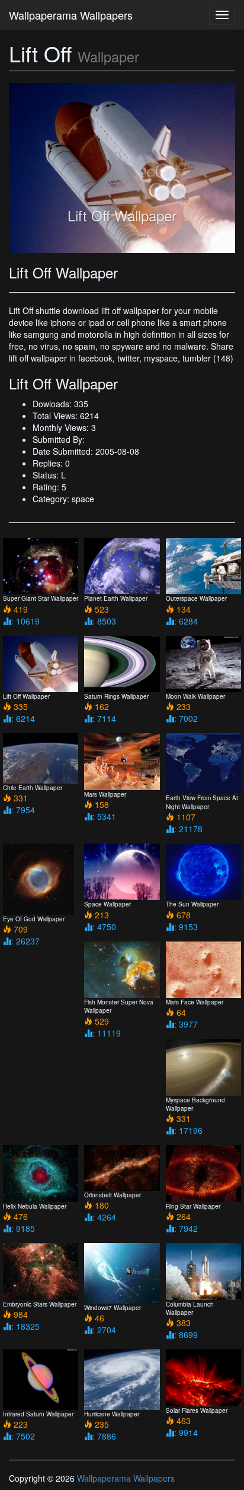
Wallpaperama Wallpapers (71, 15)
